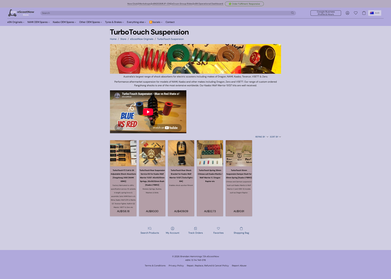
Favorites (218, 232)
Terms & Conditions (155, 265)
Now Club (132, 3)
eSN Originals (15, 22)
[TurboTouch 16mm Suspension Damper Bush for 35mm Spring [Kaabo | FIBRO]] (239, 153)
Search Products (150, 232)
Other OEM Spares (89, 22)
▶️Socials (155, 22)
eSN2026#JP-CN (161, 3)
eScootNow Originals (141, 39)
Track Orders (195, 232)
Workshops (145, 3)
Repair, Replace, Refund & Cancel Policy (208, 265)
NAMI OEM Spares (37, 22)
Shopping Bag (241, 232)
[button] (244, 4)
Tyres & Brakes (113, 22)
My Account (172, 232)
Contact (170, 22)
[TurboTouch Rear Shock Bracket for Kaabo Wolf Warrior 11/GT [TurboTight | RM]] (181, 153)
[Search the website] (292, 13)
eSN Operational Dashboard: (208, 3)
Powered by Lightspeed (195, 270)
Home (113, 39)
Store (123, 39)
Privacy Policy (176, 265)
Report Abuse (239, 265)
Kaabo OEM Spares (64, 22)
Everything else (136, 22)
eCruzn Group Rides (182, 3)
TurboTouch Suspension (170, 39)
